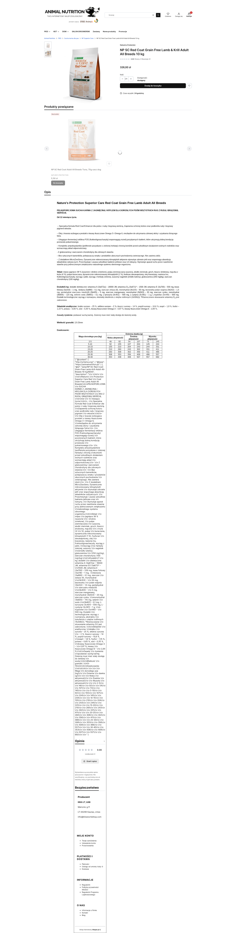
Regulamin (86, 885)
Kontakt (85, 913)
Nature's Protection (127, 45)
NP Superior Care (88, 38)
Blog (83, 915)
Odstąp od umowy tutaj (91, 866)
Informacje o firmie (89, 910)
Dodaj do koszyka (153, 85)
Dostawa (85, 869)
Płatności (85, 864)
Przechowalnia (88, 846)
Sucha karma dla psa (71, 38)
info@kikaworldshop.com (89, 817)
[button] (158, 15)
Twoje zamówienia (89, 841)
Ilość (122, 75)
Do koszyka (58, 183)
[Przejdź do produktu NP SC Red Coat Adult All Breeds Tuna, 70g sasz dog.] (82, 139)
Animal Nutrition (49, 38)
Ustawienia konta (89, 843)
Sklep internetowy (89, 930)
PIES (59, 38)
